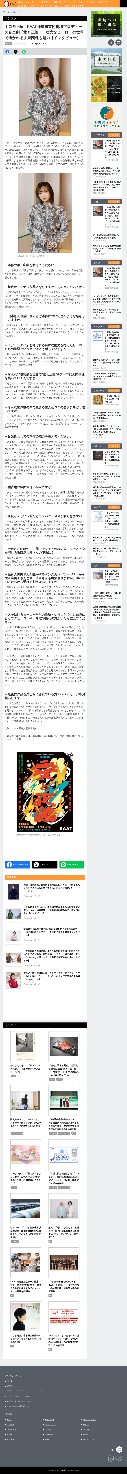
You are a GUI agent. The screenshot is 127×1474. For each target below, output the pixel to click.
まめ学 (31, 5)
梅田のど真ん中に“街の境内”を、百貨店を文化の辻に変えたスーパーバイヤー (107, 312)
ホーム (10, 1381)
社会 (13, 1076)
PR (50, 1241)
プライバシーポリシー (42, 1390)
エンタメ (58, 2)
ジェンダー (30, 2)
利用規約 (10, 1390)
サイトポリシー (23, 1390)
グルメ (81, 2)
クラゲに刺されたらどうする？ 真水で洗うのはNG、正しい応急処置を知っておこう (107, 476)
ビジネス (59, 5)
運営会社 (10, 1386)
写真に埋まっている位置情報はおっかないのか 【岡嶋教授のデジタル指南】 (107, 248)
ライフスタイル (45, 2)
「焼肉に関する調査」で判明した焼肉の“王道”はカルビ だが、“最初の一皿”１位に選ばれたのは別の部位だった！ (112, 148)
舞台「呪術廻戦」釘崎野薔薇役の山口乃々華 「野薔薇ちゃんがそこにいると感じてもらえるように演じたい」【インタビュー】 (52, 888)
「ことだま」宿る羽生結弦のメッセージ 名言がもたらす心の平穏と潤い (25, 1338)
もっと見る (113, 135)
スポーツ (103, 2)
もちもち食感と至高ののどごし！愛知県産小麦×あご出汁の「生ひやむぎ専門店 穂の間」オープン (107, 171)
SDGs (20, 2)
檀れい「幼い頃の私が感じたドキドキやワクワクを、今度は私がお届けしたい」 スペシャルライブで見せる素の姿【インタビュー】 (52, 976)
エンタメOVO (38, 43)
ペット (50, 5)
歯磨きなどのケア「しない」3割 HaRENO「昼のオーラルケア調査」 (107, 363)
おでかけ (22, 5)
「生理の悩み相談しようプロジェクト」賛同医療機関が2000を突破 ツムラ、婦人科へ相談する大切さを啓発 (112, 340)
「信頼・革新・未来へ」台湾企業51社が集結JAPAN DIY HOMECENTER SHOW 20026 (107, 596)
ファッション (70, 2)
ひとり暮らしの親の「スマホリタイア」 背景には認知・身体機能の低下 (112, 457)
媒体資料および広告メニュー (19, 1401)
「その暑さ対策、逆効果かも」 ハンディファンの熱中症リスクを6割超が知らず (107, 376)
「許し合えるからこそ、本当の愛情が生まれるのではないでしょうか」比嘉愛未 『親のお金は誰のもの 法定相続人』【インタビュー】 (52, 910)
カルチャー (92, 2)
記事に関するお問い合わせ (18, 1406)
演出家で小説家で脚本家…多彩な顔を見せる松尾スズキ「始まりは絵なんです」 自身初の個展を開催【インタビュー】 (52, 932)
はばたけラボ (77, 5)
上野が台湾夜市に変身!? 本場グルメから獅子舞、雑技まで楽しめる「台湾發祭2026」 (107, 415)
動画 (67, 5)
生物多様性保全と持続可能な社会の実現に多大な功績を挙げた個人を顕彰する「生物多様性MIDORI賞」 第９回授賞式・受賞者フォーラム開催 (107, 612)
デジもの (41, 5)
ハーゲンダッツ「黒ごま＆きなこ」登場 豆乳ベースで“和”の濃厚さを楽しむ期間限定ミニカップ (107, 299)
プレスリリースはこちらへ (18, 1396)
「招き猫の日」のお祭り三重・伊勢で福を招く (112, 399)
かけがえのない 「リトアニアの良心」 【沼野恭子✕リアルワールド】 (25, 1068)
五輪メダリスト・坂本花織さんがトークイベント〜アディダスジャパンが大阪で (112, 576)
